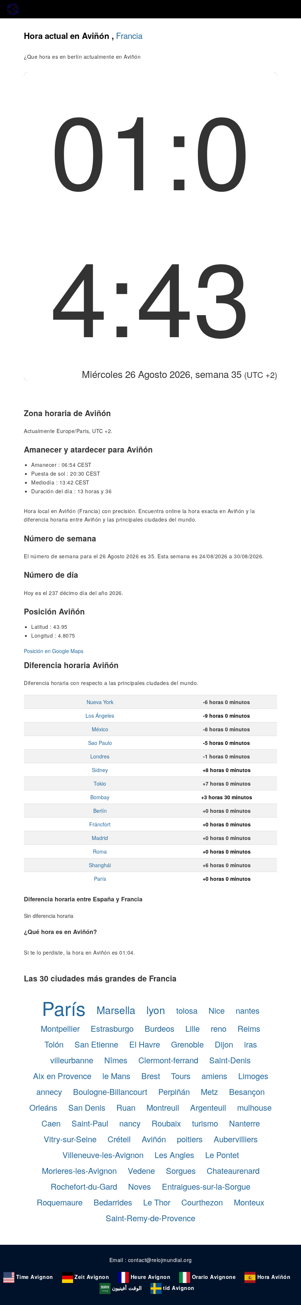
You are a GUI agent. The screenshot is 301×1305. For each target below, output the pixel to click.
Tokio (100, 783)
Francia (129, 35)
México (100, 729)
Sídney (100, 770)
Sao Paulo (100, 742)
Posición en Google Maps (53, 651)
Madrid (100, 837)
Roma (100, 851)
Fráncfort (99, 824)
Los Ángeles (100, 715)
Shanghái (100, 865)
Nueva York (100, 702)
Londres (99, 756)
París (100, 878)
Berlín (100, 810)
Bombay (99, 797)
